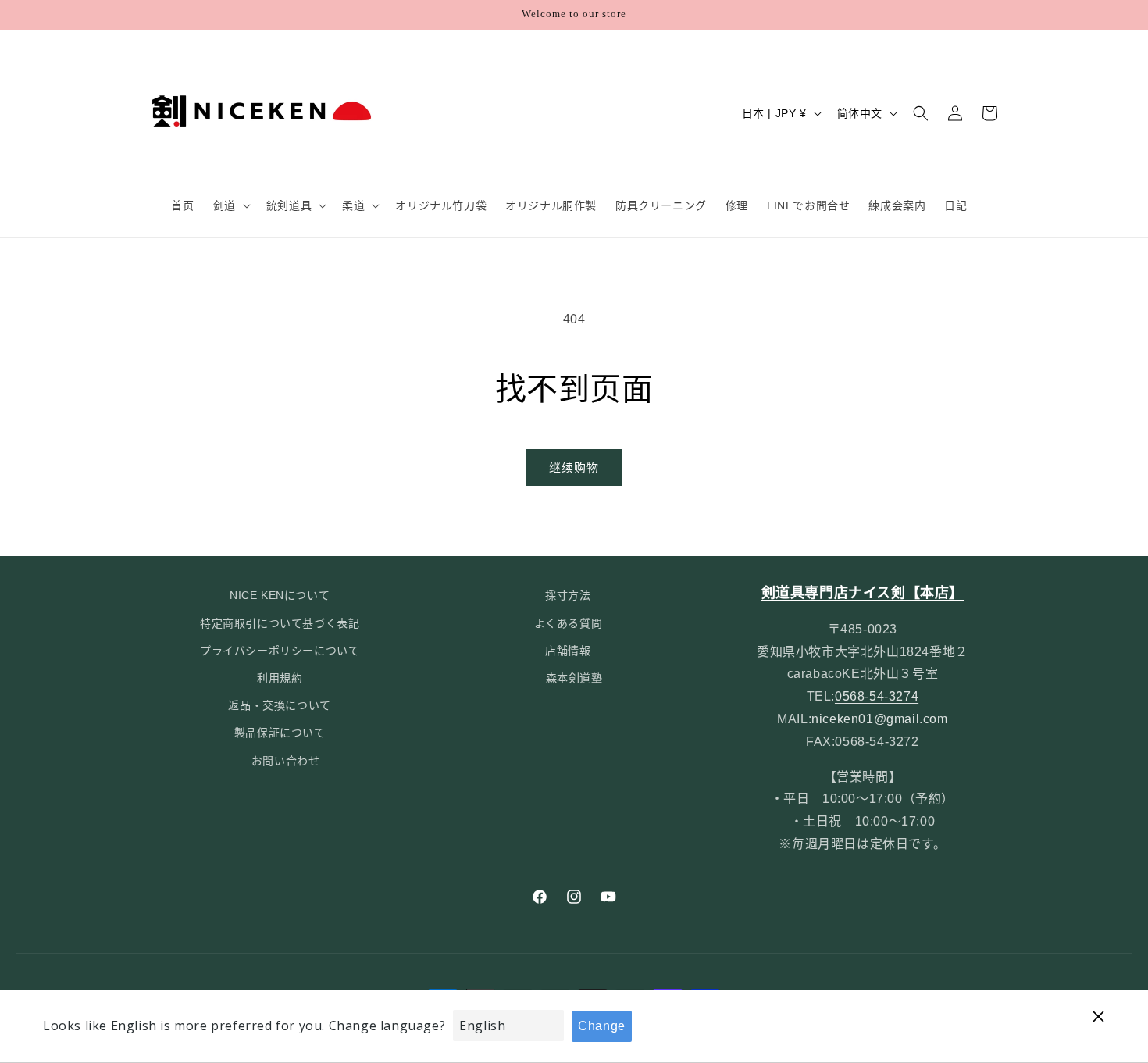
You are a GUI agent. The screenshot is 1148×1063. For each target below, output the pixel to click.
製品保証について (280, 732)
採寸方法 (567, 595)
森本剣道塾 (574, 678)
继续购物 (574, 467)
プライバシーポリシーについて (279, 650)
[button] (230, 205)
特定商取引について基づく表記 (279, 623)
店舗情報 (567, 650)
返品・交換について (279, 705)
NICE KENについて (280, 595)
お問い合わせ (285, 760)
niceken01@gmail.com (879, 719)
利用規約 (279, 678)
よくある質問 (568, 623)
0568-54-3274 (876, 696)
